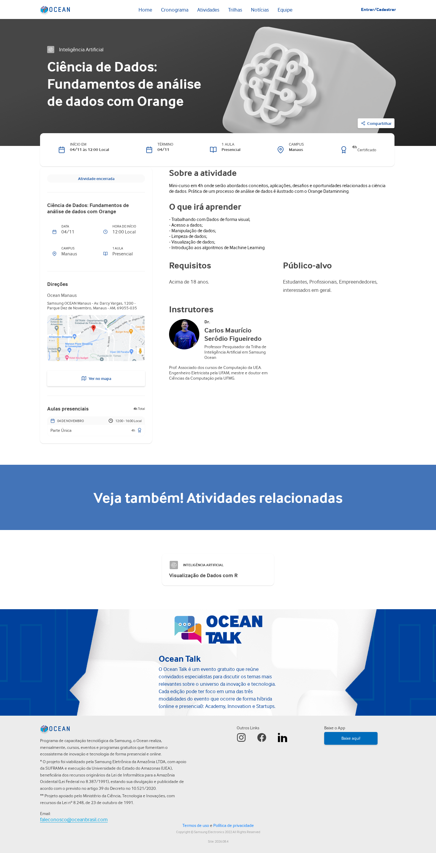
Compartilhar (379, 123)
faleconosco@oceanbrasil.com (74, 819)
